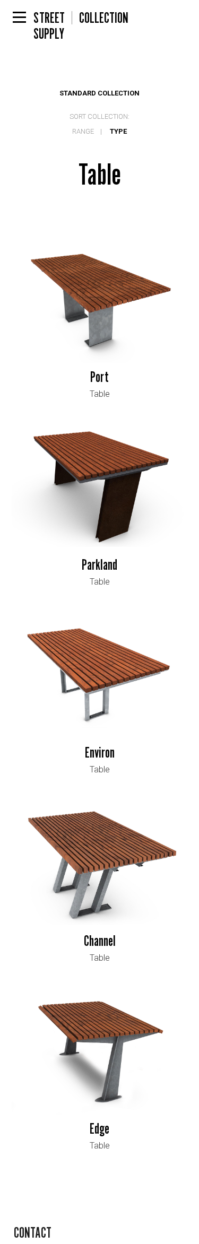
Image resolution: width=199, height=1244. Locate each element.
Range (83, 131)
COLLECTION (103, 17)
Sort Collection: (99, 116)
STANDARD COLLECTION (99, 93)
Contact (32, 1232)
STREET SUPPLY (49, 17)
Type (118, 131)
